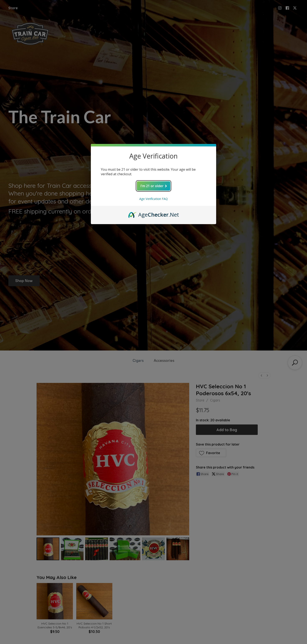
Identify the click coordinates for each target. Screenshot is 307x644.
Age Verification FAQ (153, 199)
